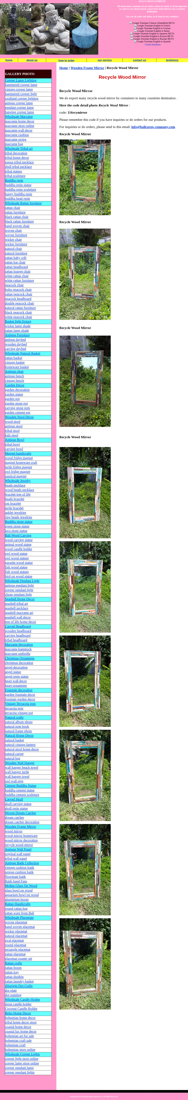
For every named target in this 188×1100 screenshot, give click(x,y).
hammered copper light (21, 94)
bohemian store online (20, 1049)
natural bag (12, 758)
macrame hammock (18, 649)
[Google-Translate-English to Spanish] (152, 41)
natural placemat (16, 936)
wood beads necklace (19, 490)
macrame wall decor (18, 130)
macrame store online (19, 126)
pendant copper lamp (19, 107)
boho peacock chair (18, 289)
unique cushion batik (19, 872)
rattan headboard (16, 267)
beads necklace (15, 485)
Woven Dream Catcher (20, 813)
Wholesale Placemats (19, 917)
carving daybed (15, 349)
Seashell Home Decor (20, 599)
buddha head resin (17, 198)
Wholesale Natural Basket (22, 353)
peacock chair (14, 285)
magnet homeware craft (21, 462)
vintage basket (15, 362)
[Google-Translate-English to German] (152, 28)
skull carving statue (18, 804)
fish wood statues (17, 572)
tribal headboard (16, 640)
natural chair (13, 248)
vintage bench (14, 380)
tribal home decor (17, 157)
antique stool (13, 426)
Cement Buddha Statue (20, 785)
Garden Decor (14, 385)
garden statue (14, 394)
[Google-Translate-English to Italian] (152, 31)
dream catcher (14, 817)
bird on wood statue (18, 576)
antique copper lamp (19, 103)
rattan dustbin (14, 977)
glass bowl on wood (19, 890)
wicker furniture (16, 244)
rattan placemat (15, 954)
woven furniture (16, 235)
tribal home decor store (21, 1022)
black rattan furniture (19, 221)
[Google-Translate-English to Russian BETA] (152, 39)
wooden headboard (18, 631)
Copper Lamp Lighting (21, 80)
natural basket (14, 740)
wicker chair (13, 239)
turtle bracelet (14, 508)
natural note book (17, 726)
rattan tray (12, 972)
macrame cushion (17, 135)
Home (63, 68)
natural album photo (19, 722)
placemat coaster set (18, 958)
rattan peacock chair (18, 294)
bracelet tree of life (18, 494)
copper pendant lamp (19, 1068)
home (8, 60)
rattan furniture (15, 212)
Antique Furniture (17, 335)
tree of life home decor (20, 622)
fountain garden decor (20, 699)
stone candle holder (18, 1004)
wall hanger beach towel (21, 767)
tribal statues (13, 171)
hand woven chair (17, 226)
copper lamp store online (22, 1063)
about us (31, 60)
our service (105, 60)
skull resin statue (16, 808)
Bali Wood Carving (18, 535)
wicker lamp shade (18, 326)
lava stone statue (16, 531)
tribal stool (12, 430)
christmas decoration (19, 663)
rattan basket (13, 358)
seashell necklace (16, 608)
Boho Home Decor (18, 1013)
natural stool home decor (22, 749)
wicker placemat (16, 931)
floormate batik (15, 876)
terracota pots (14, 708)
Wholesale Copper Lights (22, 1054)
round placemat (15, 945)
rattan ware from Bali (19, 913)
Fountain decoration (18, 690)
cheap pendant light (18, 594)
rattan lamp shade (17, 330)
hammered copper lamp (21, 85)
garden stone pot (16, 403)
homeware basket (17, 367)
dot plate (11, 990)
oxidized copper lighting (21, 98)
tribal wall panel (16, 858)
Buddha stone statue (18, 522)
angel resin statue (16, 676)
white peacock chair (18, 317)
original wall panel (17, 854)
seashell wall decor (18, 617)
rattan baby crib (15, 258)
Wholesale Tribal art (19, 148)
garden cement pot (17, 412)
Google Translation (153, 44)
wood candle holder (18, 549)
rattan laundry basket (19, 981)
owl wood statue (16, 553)
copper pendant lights (20, 1072)
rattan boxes (13, 967)
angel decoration (16, 667)
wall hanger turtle (17, 772)
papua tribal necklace (19, 162)
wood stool (12, 421)
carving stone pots (17, 408)
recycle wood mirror (19, 845)
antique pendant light (19, 585)
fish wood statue (16, 567)
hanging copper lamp (19, 112)
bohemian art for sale (19, 1036)
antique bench (14, 376)
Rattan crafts (13, 963)
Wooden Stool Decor (19, 417)
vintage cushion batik (19, 867)
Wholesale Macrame (19, 116)
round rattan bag (16, 908)
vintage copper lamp (19, 89)
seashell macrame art (19, 613)
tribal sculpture (15, 176)
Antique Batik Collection (22, 863)
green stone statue (17, 526)
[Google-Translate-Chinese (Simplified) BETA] (152, 23)
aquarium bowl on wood (22, 895)
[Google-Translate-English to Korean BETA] (152, 36)
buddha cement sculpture (22, 795)
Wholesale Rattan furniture (23, 203)
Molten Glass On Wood (21, 886)
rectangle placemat (17, 949)
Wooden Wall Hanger (20, 763)
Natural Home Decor (19, 735)
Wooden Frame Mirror (20, 826)
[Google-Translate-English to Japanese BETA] (152, 33)
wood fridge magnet (19, 458)
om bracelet (13, 503)
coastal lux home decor (21, 1031)
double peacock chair (19, 303)
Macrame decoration (19, 644)
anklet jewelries (15, 512)
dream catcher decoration (22, 822)
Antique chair (14, 371)
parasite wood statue (19, 562)
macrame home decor (19, 121)
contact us (139, 60)
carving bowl (14, 449)
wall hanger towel (17, 776)
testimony (172, 60)
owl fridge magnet (17, 471)
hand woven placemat (20, 927)
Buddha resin (14, 180)
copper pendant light (19, 590)
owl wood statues (17, 558)
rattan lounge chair (18, 271)
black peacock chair (18, 312)
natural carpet (14, 754)
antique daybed (15, 339)
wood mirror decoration (21, 840)
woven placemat (16, 922)
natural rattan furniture (20, 308)
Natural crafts (14, 717)
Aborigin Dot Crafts (19, 986)
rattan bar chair (15, 262)
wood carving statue (19, 540)
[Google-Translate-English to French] (152, 25)
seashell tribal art (16, 603)
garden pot (12, 399)
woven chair (13, 230)
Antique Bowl (14, 440)
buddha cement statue (20, 790)
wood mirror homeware (21, 836)
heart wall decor (16, 681)
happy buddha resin (18, 194)
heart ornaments (16, 685)
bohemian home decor (20, 1018)
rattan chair (12, 207)
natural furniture (16, 253)
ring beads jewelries (18, 517)
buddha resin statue (18, 185)
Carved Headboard (18, 626)
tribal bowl (12, 444)
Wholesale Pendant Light (22, 581)
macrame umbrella (17, 653)
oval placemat (14, 940)
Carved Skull (14, 799)
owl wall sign (14, 781)
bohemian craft (15, 1045)
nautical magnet (15, 476)
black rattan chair (16, 217)
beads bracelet (14, 499)
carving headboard (18, 635)
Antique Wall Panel (18, 849)
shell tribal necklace (18, 167)
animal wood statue (18, 544)
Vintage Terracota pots (20, 704)
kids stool (11, 435)
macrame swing (15, 139)
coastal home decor (18, 1027)
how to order (66, 60)
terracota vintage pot (19, 713)
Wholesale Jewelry (18, 481)
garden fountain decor (20, 694)
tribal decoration (16, 153)
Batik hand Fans (16, 881)
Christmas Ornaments (20, 658)
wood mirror (13, 831)
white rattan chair (17, 276)
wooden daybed (16, 344)
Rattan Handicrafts (17, 904)
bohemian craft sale (18, 1040)
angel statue (13, 672)
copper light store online (21, 1059)
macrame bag (14, 144)
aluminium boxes (17, 899)
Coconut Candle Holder (21, 1008)
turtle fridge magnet (18, 467)
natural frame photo (18, 731)
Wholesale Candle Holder (22, 999)
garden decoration (17, 390)
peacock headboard (18, 299)
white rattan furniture (19, 280)
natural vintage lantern (20, 744)
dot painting (13, 995)
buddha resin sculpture (20, 189)
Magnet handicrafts (18, 453)
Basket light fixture (18, 321)
